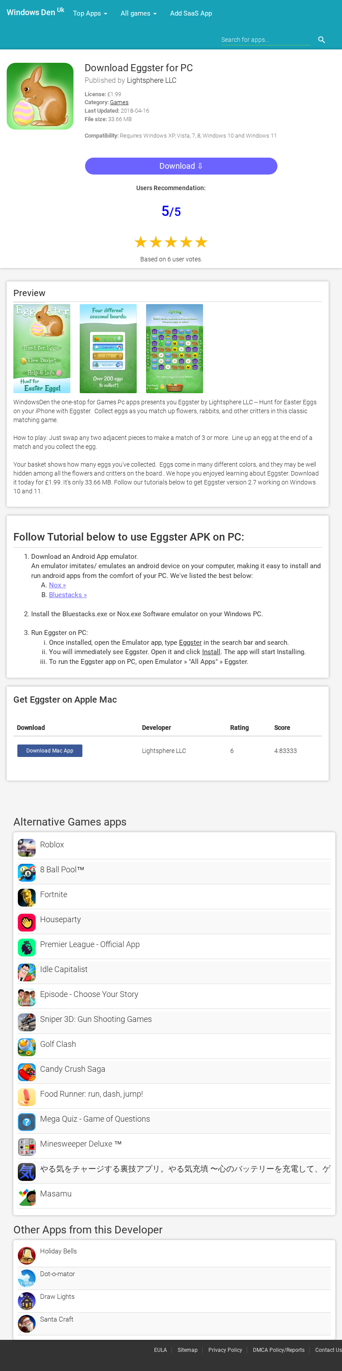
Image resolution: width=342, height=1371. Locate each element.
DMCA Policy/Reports (279, 1350)
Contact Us (328, 1350)
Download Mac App (49, 751)
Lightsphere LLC (151, 80)
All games (136, 13)
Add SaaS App (191, 13)
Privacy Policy (225, 1350)
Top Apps (88, 13)
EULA (160, 1350)
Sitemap (188, 1350)
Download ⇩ (181, 166)
